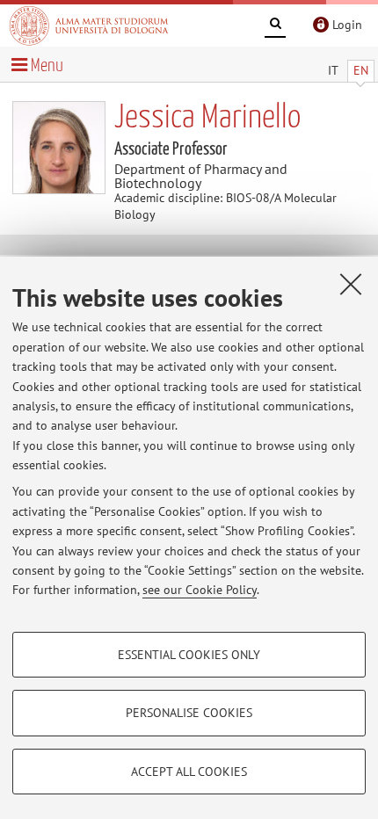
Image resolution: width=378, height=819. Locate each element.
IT (333, 70)
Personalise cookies (189, 713)
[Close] (351, 284)
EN (360, 70)
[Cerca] (275, 26)
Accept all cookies (189, 771)
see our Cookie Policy (199, 590)
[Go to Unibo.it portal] (89, 25)
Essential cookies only (189, 655)
